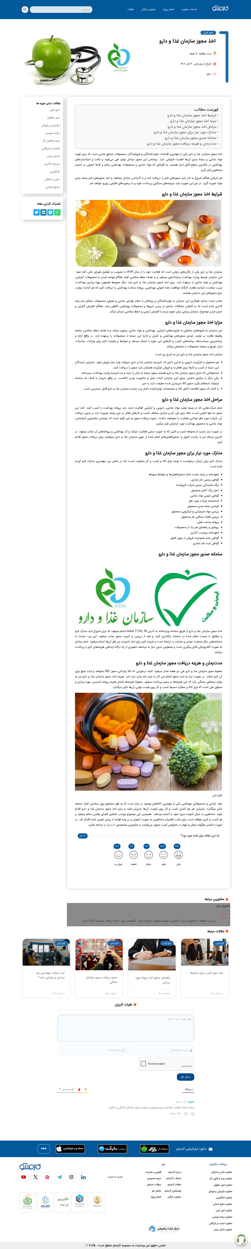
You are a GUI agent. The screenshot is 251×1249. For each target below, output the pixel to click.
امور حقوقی (53, 117)
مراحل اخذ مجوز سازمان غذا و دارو (192, 127)
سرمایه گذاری (52, 164)
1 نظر (209, 74)
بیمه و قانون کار (51, 141)
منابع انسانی (53, 187)
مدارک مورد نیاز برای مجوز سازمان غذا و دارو (185, 132)
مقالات (130, 9)
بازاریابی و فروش (50, 125)
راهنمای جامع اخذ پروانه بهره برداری (153, 980)
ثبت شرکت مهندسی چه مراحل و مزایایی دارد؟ (50, 975)
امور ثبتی (208, 33)
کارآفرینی (55, 171)
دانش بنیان (53, 156)
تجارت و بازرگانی (51, 148)
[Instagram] (71, 1177)
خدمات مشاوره (189, 9)
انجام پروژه (168, 9)
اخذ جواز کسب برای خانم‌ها (206, 973)
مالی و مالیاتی (52, 179)
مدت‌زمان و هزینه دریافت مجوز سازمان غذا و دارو (181, 144)
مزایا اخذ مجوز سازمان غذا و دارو (193, 121)
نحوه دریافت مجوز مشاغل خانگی (101, 980)
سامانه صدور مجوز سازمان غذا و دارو (190, 138)
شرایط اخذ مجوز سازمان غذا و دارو (191, 116)
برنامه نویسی (52, 133)
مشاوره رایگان (148, 9)
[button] (57, 212)
